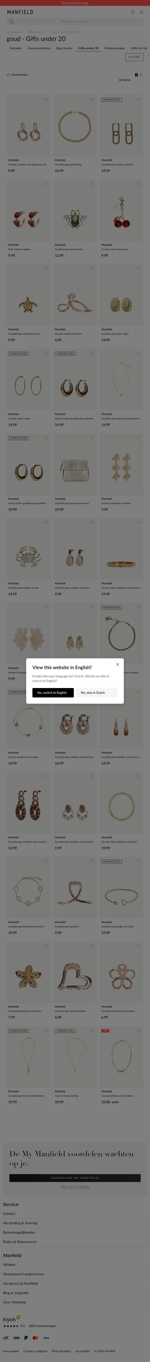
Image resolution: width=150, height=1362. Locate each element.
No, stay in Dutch (93, 692)
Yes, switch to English (52, 692)
